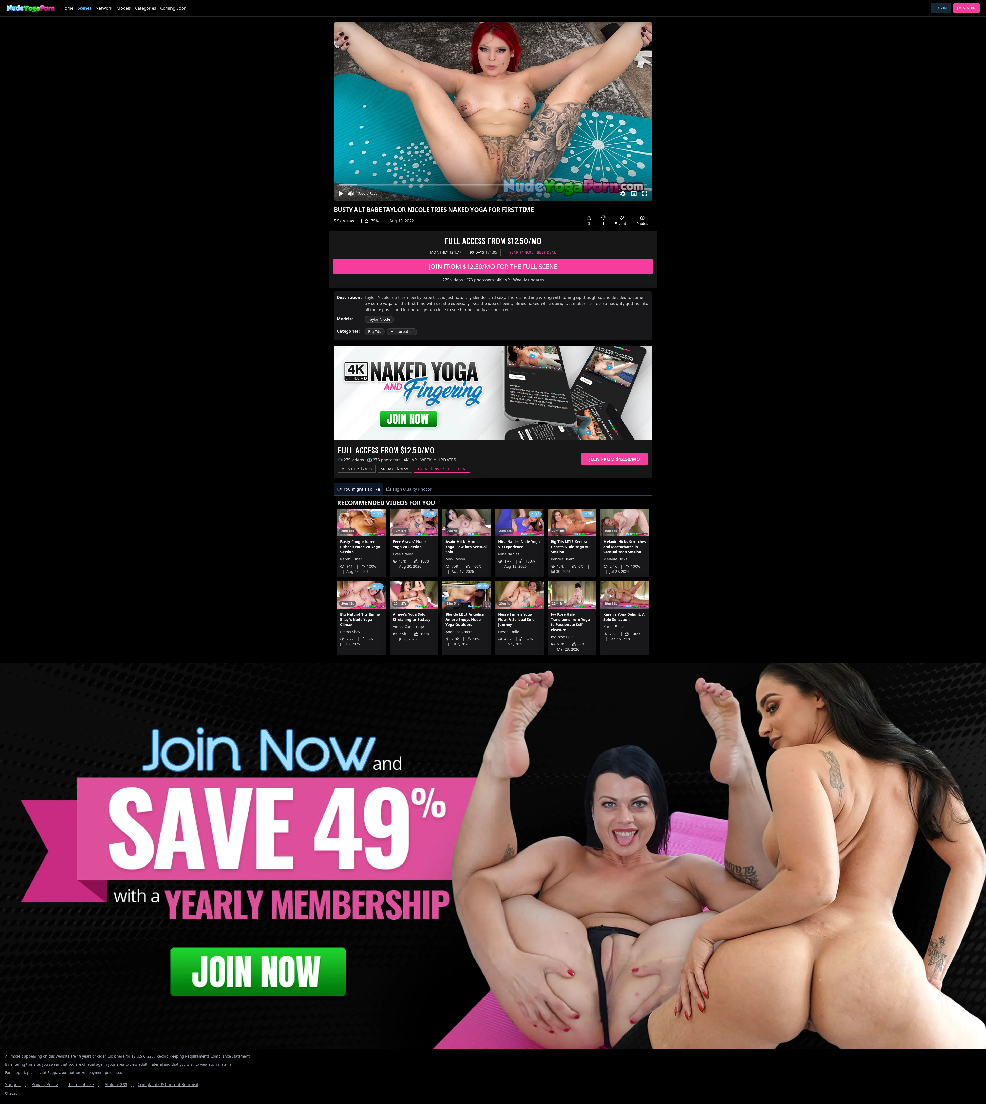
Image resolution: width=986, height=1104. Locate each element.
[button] (341, 193)
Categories (145, 8)
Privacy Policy (48, 1084)
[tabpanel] (493, 577)
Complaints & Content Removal (168, 1084)
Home (67, 8)
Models (124, 8)
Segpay (54, 1072)
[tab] (358, 489)
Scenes (84, 8)
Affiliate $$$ (119, 1084)
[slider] (493, 185)
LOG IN (941, 8)
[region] (493, 111)
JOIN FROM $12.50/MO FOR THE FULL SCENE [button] (493, 266)
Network (104, 8)
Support (16, 1084)
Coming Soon (173, 8)
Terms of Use (84, 1084)
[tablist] (493, 489)
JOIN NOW (966, 8)
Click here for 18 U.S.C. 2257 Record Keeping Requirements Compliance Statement (179, 1056)
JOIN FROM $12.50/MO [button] (614, 459)
